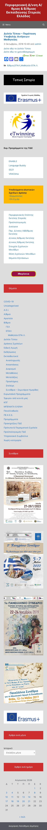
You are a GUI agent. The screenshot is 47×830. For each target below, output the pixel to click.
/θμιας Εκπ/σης (26, 238)
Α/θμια (7, 314)
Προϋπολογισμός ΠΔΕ (15, 432)
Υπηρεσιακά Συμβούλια (16, 436)
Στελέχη (10, 385)
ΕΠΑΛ (17, 65)
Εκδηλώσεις (10, 352)
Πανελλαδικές (11, 411)
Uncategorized (11, 306)
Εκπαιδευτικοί (11, 356)
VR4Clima (14, 174)
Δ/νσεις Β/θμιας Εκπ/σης (21, 242)
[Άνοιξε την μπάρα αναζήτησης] (43, 24)
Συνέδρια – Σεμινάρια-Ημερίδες (22, 390)
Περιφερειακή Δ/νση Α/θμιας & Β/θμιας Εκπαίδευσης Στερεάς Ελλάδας (23, 10)
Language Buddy (17, 165)
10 (6, 797)
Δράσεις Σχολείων (13, 343)
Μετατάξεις (12, 377)
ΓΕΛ (8, 327)
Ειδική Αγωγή (10, 348)
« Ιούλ (22, 817)
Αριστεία (8, 318)
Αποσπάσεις (12, 364)
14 (29, 797)
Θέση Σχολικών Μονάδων (22, 254)
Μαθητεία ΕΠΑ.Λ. (29, 65)
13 (23, 797)
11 (12, 797)
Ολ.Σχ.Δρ (14, 199)
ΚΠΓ (6, 402)
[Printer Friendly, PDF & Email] (32, 55)
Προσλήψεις (12, 381)
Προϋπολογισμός (17, 222)
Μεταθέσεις (12, 373)
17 (7, 801)
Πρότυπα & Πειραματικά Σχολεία (20, 427)
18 (12, 801)
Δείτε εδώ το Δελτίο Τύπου (17, 48)
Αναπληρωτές (13, 360)
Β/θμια (10, 65)
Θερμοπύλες (16, 196)
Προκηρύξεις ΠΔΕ (13, 423)
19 (18, 801)
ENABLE (13, 161)
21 (29, 801)
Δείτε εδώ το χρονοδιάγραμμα (19, 52)
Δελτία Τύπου (10, 339)
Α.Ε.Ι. (6, 310)
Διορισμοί (11, 369)
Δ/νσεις (13, 238)
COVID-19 (9, 301)
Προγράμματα (11, 419)
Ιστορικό (8, 748)
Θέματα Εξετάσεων (19, 258)
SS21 (11, 169)
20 (23, 801)
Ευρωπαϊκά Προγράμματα (17, 394)
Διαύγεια (13, 226)
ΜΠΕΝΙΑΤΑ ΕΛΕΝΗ (13, 406)
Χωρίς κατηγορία (12, 440)
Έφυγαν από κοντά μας (16, 398)
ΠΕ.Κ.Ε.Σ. (8, 415)
